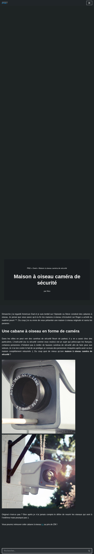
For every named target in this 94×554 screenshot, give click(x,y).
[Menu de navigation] (89, 3)
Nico (48, 291)
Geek (35, 268)
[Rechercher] (89, 550)
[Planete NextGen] (5, 3)
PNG (29, 268)
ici (43, 524)
